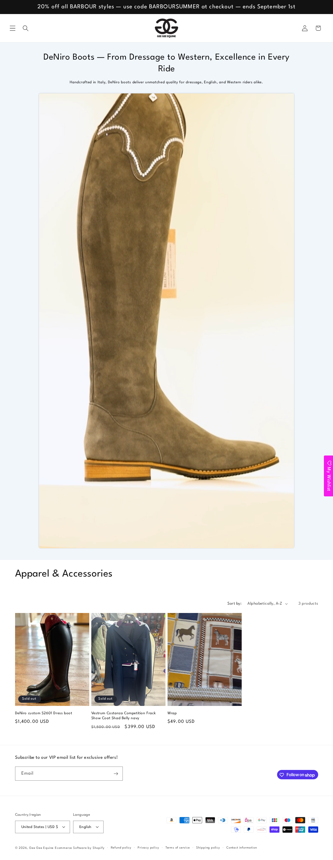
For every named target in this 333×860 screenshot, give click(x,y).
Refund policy (121, 847)
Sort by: (234, 604)
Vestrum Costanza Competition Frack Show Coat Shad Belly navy (123, 715)
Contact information (241, 847)
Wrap (172, 713)
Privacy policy (148, 847)
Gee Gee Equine (41, 848)
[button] (12, 28)
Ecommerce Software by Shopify (79, 848)
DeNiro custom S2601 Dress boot (43, 713)
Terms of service (177, 847)
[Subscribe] (116, 774)
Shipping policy (208, 847)
